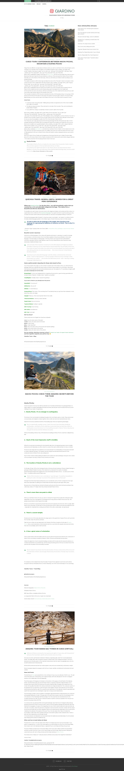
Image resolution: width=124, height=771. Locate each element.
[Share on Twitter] (49, 155)
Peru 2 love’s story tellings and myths (86, 46)
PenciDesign (75, 766)
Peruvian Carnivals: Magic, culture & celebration (88, 36)
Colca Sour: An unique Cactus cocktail (86, 43)
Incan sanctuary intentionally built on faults (44, 598)
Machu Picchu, (50, 74)
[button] (32, 1)
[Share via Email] (52, 155)
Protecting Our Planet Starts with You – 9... (45, 1)
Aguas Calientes (38, 129)
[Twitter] (99, 1)
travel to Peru (35, 205)
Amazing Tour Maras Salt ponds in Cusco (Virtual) (49, 649)
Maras (33, 675)
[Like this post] (46, 155)
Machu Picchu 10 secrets (39, 587)
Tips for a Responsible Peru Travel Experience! (88, 55)
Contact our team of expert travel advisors (61, 332)
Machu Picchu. (60, 732)
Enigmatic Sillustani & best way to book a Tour (88, 49)
